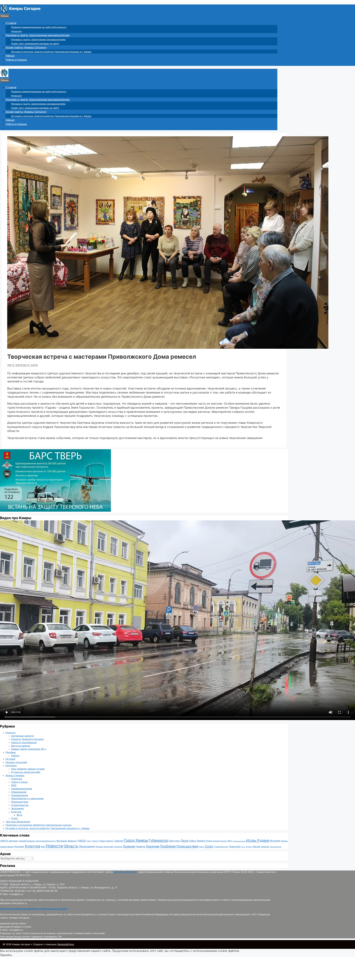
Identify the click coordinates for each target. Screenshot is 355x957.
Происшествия (19, 801)
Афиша (10, 55)
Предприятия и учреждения (27, 798)
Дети (184, 840)
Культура (16, 811)
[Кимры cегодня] (20, 11)
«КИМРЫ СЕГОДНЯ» (125, 872)
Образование (18, 792)
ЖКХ (13, 785)
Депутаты (174, 840)
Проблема (168, 846)
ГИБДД (81, 840)
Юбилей (256, 846)
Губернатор (158, 840)
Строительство (20, 805)
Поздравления (19, 795)
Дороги (201, 840)
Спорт (14, 818)
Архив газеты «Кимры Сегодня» (26, 47)
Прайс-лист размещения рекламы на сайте (35, 43)
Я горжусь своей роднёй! (25, 772)
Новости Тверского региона (27, 739)
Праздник (152, 846)
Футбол (249, 847)
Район (201, 847)
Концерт (19, 846)
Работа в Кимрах (16, 59)
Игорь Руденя (257, 840)
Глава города (106, 841)
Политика (16, 778)
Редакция (16, 31)
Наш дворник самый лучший (27, 768)
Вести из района (20, 745)
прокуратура (275, 847)
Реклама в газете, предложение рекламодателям (37, 35)
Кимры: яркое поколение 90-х (28, 749)
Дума (209, 841)
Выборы (72, 840)
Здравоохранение (21, 788)
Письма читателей (16, 762)
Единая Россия (219, 841)
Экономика (17, 808)
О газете (11, 23)
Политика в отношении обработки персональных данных (39, 825)
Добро (192, 840)
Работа (15, 755)
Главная (118, 840)
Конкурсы (11, 765)
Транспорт (235, 846)
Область (71, 846)
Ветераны (61, 840)
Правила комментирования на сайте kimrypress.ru (38, 27)
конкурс (265, 846)
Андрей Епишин (27, 841)
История (10, 759)
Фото (19, 815)
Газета (95, 841)
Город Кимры (136, 840)
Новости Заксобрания (24, 742)
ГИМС (89, 841)
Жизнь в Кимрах (15, 775)
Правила (140, 846)
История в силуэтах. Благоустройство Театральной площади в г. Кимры (51, 51)
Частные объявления (18, 821)
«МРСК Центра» (9, 840)
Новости (10, 732)
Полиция (129, 846)
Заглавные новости (22, 735)
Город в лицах (19, 782)
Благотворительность (46, 841)
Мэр (43, 846)
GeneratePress (65, 944)
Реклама (11, 752)
